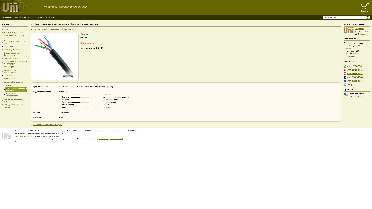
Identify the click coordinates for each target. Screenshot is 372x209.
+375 (355, 66)
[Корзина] (364, 6)
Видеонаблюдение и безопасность (12, 54)
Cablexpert (84, 34)
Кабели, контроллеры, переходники (13, 100)
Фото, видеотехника (12, 50)
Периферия (9, 76)
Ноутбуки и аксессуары (13, 32)
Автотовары (9, 67)
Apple (6, 29)
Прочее (7, 108)
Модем (8, 85)
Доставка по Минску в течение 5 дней (46, 125)
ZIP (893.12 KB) (356, 97)
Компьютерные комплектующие (10, 71)
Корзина (364, 11)
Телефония (8, 46)
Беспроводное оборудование (12, 95)
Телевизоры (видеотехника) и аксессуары (15, 63)
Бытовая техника (11, 58)
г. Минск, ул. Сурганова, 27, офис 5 (111, 139)
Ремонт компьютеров (24, 17)
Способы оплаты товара (23, 136)
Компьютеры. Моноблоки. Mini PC (14, 37)
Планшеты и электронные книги (14, 42)
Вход (16, 141)
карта (362, 34)
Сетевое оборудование (13, 82)
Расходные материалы (13, 105)
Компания (6, 17)
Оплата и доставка (45, 17)
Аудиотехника (9, 79)
